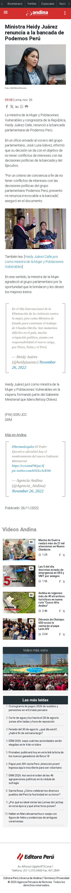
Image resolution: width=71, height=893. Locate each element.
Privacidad (63, 878)
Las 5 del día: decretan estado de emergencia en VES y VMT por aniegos (51, 571)
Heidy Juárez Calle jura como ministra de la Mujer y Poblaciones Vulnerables (34, 262)
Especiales (47, 3)
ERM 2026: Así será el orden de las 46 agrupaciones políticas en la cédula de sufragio (32, 779)
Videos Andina (19, 529)
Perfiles (32, 3)
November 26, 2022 (28, 491)
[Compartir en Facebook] (60, 555)
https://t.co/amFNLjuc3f (28, 466)
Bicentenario (15, 3)
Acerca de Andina (30, 878)
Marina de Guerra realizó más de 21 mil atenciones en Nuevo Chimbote (51, 545)
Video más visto (35, 650)
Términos (49, 878)
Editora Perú (11, 878)
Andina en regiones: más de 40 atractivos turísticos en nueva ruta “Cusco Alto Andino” (51, 599)
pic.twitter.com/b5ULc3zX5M (31, 470)
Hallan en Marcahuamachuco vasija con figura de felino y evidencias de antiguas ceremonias (33, 817)
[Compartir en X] (64, 555)
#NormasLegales (23, 446)
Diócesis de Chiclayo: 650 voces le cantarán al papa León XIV (51, 624)
